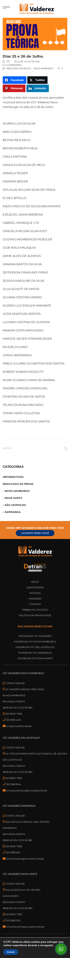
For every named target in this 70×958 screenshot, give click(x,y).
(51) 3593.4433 (13, 720)
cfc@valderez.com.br (19, 726)
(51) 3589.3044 (13, 784)
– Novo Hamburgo (16, 491)
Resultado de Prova (18, 68)
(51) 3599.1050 (13, 852)
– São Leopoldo (14, 505)
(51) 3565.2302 (13, 920)
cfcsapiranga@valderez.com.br (25, 859)
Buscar (65, 448)
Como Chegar (15, 683)
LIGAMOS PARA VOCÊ (35, 533)
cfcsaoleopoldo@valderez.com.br (26, 790)
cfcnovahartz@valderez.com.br (25, 927)
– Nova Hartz (12, 498)
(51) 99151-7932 (13, 713)
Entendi (10, 952)
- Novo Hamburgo (42, 68)
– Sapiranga (12, 512)
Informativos (13, 477)
